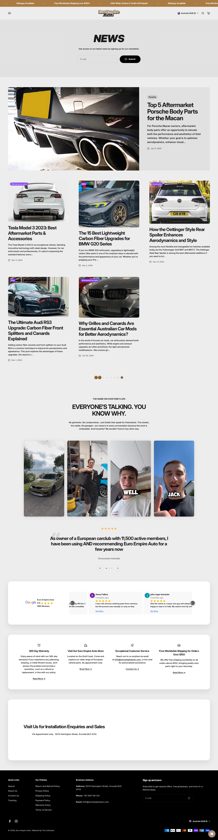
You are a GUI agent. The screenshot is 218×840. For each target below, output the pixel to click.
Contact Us (13, 795)
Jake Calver (106, 594)
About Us (12, 791)
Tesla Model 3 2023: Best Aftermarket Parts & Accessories (32, 233)
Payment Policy (42, 800)
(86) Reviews (43, 606)
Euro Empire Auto (45, 599)
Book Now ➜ (86, 669)
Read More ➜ (39, 678)
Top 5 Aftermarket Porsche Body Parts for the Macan (172, 111)
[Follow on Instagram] (16, 821)
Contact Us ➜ (132, 669)
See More (104, 611)
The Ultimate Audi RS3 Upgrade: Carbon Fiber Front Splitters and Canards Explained (35, 330)
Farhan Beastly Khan (165, 594)
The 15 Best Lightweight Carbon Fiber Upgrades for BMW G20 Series (104, 238)
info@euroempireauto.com (128, 659)
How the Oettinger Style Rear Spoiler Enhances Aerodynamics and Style (177, 235)
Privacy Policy (42, 791)
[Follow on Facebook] (9, 821)
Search (11, 786)
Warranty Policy (43, 805)
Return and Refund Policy (47, 786)
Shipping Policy (42, 795)
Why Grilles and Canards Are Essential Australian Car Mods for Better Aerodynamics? (108, 329)
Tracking (12, 800)
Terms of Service (43, 810)
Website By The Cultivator (43, 830)
